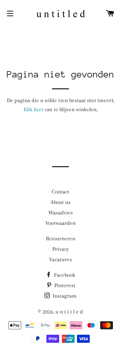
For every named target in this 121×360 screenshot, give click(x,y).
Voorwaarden (60, 223)
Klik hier (34, 109)
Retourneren (60, 238)
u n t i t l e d (69, 311)
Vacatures (60, 259)
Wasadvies (60, 212)
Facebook (64, 275)
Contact (60, 191)
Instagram (64, 296)
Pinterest (64, 285)
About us (60, 202)
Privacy (60, 249)
